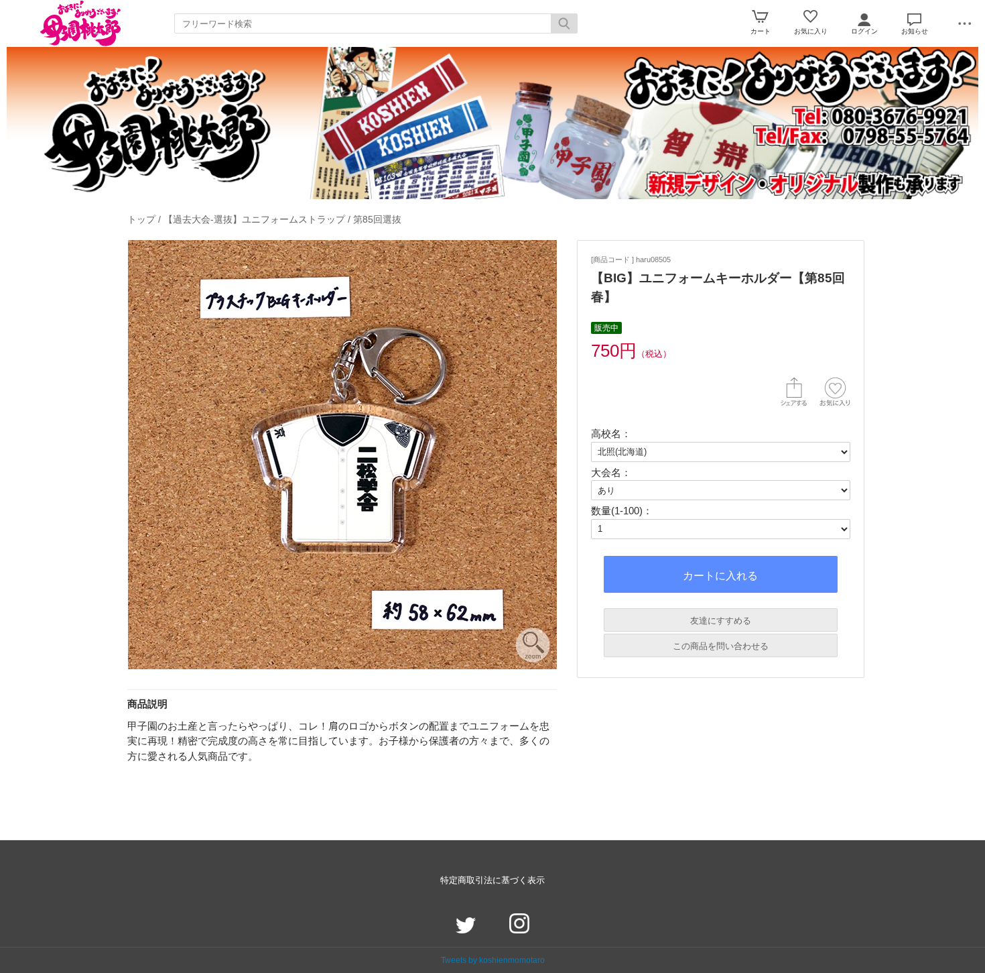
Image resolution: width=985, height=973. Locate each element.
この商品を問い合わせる (721, 646)
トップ (141, 219)
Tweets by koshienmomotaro (493, 960)
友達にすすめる (720, 621)
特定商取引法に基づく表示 (492, 880)
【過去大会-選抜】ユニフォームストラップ (254, 219)
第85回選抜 (377, 219)
